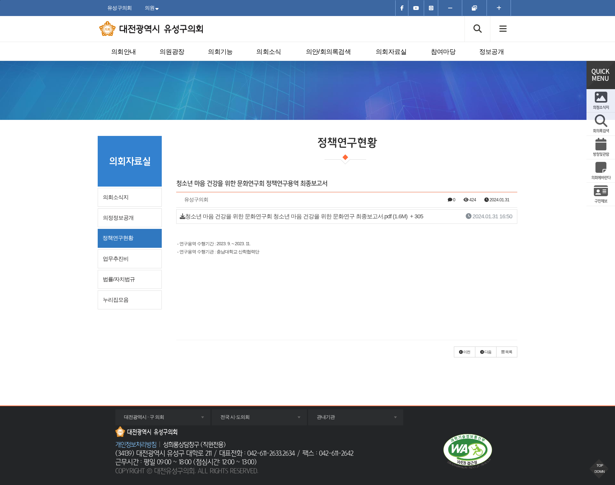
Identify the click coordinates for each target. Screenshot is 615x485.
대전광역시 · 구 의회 (152, 419)
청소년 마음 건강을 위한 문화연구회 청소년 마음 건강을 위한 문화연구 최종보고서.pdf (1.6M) (348, 216)
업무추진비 (115, 259)
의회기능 (220, 51)
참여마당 (443, 51)
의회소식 (268, 51)
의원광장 (172, 51)
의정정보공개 (118, 218)
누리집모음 (115, 300)
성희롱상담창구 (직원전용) (194, 445)
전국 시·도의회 (243, 419)
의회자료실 (391, 51)
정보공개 (491, 51)
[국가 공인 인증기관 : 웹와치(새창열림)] (468, 451)
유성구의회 (119, 8)
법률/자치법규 (119, 279)
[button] (464, 352)
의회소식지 (115, 197)
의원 (153, 8)
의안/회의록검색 (328, 51)
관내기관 (334, 419)
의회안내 (123, 51)
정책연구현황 (117, 238)
